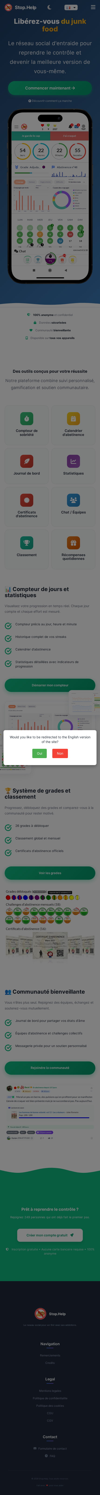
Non (60, 753)
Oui (39, 753)
